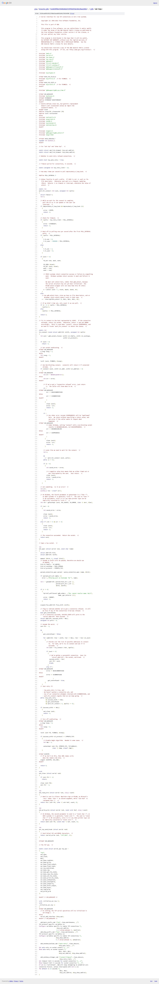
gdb (91, 9)
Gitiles (11, 981)
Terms (21, 981)
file (72, 13)
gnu (35, 9)
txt (151, 981)
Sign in (155, 3)
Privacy (16, 981)
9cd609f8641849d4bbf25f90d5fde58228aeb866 (68, 9)
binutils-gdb (44, 9)
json (155, 981)
